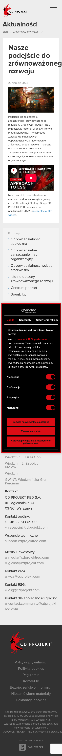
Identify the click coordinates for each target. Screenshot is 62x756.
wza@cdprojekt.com (23, 576)
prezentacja (40, 211)
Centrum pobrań (24, 288)
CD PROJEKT (15, 10)
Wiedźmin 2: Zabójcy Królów (21, 465)
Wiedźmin (13, 473)
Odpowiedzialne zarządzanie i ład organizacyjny (24, 255)
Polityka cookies (31, 669)
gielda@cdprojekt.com (25, 563)
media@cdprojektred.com (28, 557)
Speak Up (18, 294)
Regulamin (31, 675)
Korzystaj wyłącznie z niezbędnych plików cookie (31, 441)
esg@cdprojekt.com (23, 590)
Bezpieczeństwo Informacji (31, 687)
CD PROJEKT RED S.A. (23, 497)
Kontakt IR (31, 681)
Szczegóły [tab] (25, 319)
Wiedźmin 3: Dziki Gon (23, 457)
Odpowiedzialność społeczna (26, 241)
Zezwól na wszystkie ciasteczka (31, 421)
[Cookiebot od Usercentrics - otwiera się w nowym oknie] (21, 311)
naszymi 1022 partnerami (32, 339)
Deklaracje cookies (31, 700)
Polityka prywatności (31, 662)
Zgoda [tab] (10, 319)
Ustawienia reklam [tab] (47, 319)
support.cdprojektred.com (25, 541)
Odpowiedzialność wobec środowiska (31, 268)
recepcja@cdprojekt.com (27, 527)
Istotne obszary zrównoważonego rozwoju (32, 279)
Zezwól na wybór (31, 431)
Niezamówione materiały (31, 694)
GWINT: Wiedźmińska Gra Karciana (25, 481)
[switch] (50, 387)
